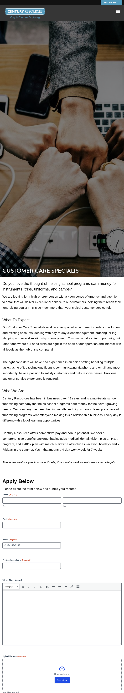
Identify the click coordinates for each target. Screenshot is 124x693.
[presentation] (11, 586)
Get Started (111, 2)
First (4, 506)
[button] (11, 587)
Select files (62, 680)
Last (65, 506)
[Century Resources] (25, 15)
